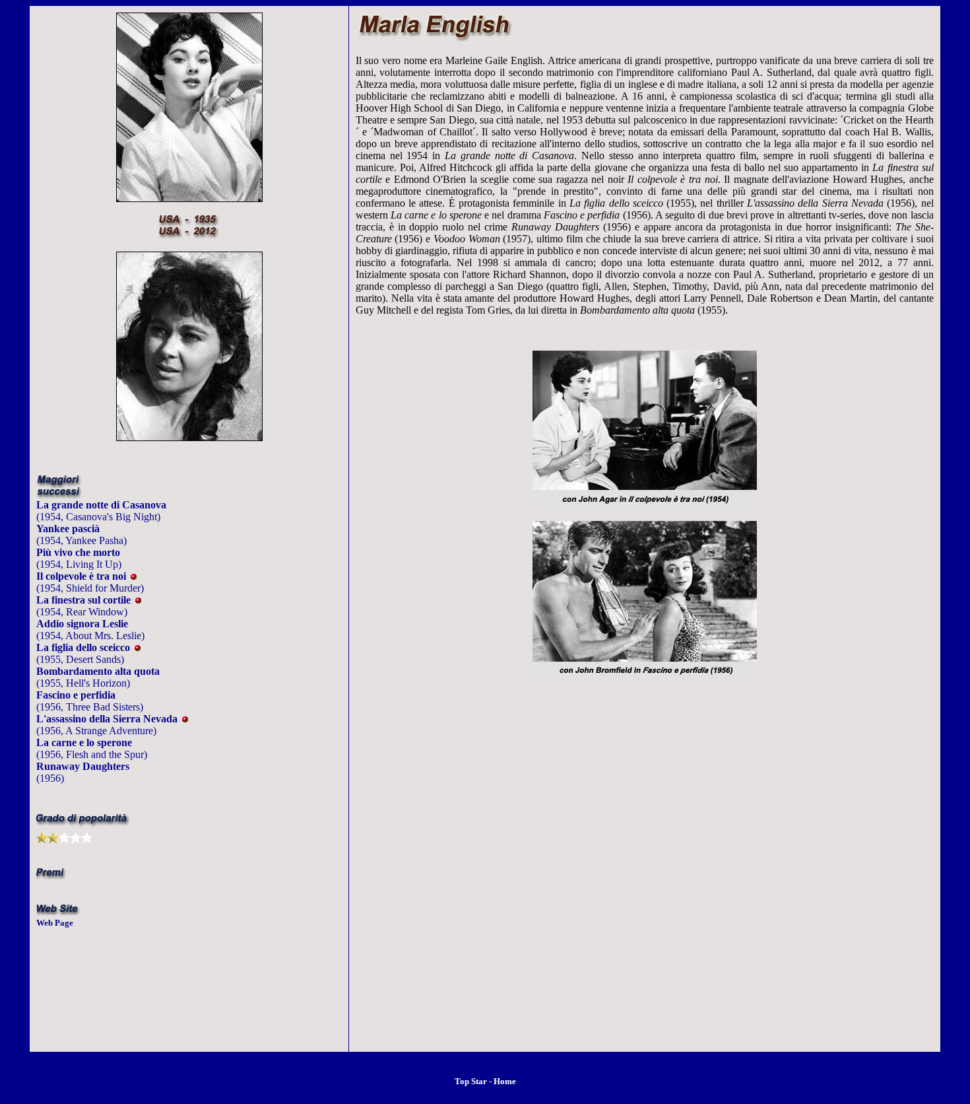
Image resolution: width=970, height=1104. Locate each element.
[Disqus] (645, 880)
